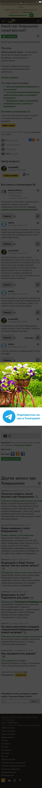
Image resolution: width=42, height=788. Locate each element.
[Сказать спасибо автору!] (38, 216)
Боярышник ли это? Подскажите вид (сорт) (15, 596)
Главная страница (7, 728)
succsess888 (13, 250)
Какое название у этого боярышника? (15, 529)
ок (31, 15)
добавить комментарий (11, 459)
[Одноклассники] (33, 139)
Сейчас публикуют (8, 731)
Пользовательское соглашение (13, 763)
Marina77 (5, 623)
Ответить (7, 216)
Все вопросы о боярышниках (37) (15, 111)
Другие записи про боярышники (18, 480)
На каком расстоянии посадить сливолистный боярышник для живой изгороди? (20, 629)
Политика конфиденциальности (13, 766)
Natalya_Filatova (15, 190)
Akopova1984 (6, 650)
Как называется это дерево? (18, 653)
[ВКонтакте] (30, 139)
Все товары (5, 744)
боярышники (36, 132)
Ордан (20, 52)
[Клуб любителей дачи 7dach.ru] (11, 21)
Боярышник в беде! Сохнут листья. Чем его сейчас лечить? (20, 564)
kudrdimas (5, 591)
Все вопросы (6, 750)
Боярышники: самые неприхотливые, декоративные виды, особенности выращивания (21, 103)
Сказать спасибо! (11, 175)
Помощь (4, 740)
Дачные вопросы (7, 737)
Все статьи (5, 753)
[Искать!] (38, 21)
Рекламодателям (7, 775)
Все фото (4, 747)
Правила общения (8, 759)
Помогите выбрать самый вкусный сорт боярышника (19, 208)
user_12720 (6, 525)
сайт (7, 353)
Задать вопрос (8, 125)
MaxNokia (5, 490)
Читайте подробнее (9, 77)
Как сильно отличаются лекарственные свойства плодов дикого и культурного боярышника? (22, 95)
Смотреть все (21, 675)
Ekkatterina (5, 559)
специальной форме (23, 445)
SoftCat (11, 223)
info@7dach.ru (12, 722)
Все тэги (4, 756)
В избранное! (11, 36)
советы (8, 134)
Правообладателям (8, 772)
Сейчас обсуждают (8, 734)
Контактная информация (10, 769)
